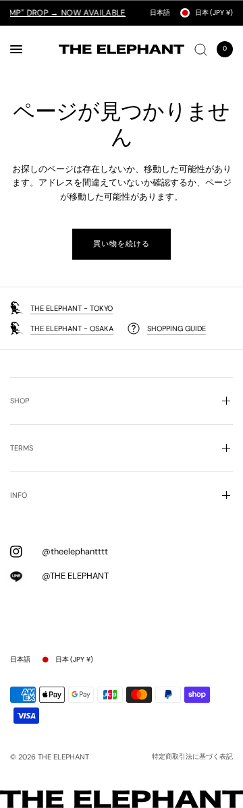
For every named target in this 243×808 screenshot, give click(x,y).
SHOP (19, 400)
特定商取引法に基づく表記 (192, 757)
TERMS (21, 448)
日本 (214, 12)
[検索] (201, 49)
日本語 (160, 12)
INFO (18, 495)
